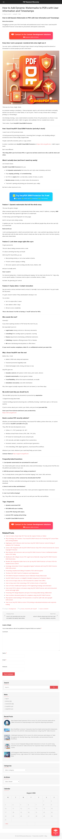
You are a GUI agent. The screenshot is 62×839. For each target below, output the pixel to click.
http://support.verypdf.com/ (21, 453)
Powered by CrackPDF (38, 836)
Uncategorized (12, 608)
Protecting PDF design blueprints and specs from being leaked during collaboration (29, 592)
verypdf (35, 608)
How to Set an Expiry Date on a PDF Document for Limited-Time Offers (26, 580)
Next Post (44, 616)
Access (23, 608)
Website (4, 666)
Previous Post (15, 616)
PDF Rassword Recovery (31, 2)
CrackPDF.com (9, 706)
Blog (46, 836)
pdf (31, 608)
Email (4, 660)
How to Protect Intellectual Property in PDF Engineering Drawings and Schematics (28, 585)
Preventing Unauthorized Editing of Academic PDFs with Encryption (24, 570)
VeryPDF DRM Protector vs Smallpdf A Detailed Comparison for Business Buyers (28, 578)
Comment (5, 631)
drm (29, 608)
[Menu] (3, 2)
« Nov (6, 823)
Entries (8, 701)
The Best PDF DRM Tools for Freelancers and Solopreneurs (22, 573)
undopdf (15, 14)
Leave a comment (44, 608)
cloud (26, 608)
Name (4, 653)
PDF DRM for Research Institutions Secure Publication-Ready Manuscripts (26, 575)
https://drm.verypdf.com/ (44, 144)
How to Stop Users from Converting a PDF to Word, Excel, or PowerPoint (26, 583)
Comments (9, 704)
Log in (7, 698)
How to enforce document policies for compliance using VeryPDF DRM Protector (28, 595)
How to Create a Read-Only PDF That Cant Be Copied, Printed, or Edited (26, 536)
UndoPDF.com (9, 709)
